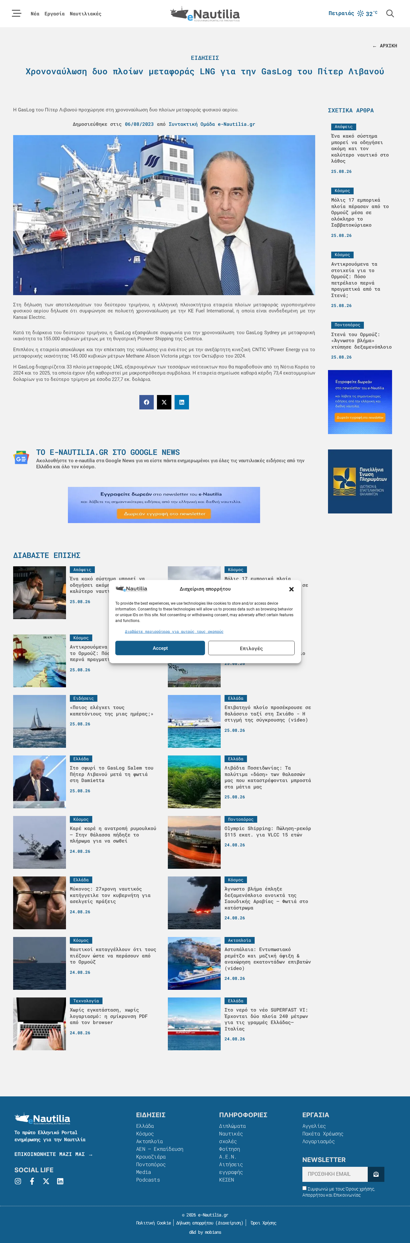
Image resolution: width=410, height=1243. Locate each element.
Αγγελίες (314, 1125)
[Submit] (376, 1174)
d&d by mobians (205, 1232)
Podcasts (148, 1179)
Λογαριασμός (318, 1141)
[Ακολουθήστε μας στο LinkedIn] (60, 1181)
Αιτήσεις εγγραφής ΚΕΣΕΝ (231, 1172)
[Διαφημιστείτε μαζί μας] (164, 505)
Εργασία (55, 14)
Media (143, 1171)
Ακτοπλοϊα (149, 1141)
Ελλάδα (145, 1125)
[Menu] (16, 13)
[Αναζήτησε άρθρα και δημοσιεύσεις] (390, 13)
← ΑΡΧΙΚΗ (384, 45)
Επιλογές (251, 648)
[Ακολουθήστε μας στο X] (46, 1181)
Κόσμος (145, 1133)
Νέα (35, 14)
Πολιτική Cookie (152, 1223)
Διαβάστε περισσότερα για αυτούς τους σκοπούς (174, 631)
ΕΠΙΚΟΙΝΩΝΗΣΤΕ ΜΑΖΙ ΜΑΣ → (53, 1153)
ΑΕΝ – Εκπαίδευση (159, 1148)
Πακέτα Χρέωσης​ (323, 1133)
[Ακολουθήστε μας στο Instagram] (17, 1181)
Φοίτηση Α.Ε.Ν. (229, 1152)
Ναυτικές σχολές (231, 1137)
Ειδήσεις (205, 57)
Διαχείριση (229, 1223)
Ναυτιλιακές (86, 14)
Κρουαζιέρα (151, 1156)
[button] (291, 589)
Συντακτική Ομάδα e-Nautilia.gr (212, 124)
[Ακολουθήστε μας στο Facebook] (32, 1181)
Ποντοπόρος (151, 1164)
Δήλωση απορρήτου (194, 1223)
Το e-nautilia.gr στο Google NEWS (108, 452)
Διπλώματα (232, 1125)
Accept (160, 648)
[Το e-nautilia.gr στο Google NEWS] (21, 457)
